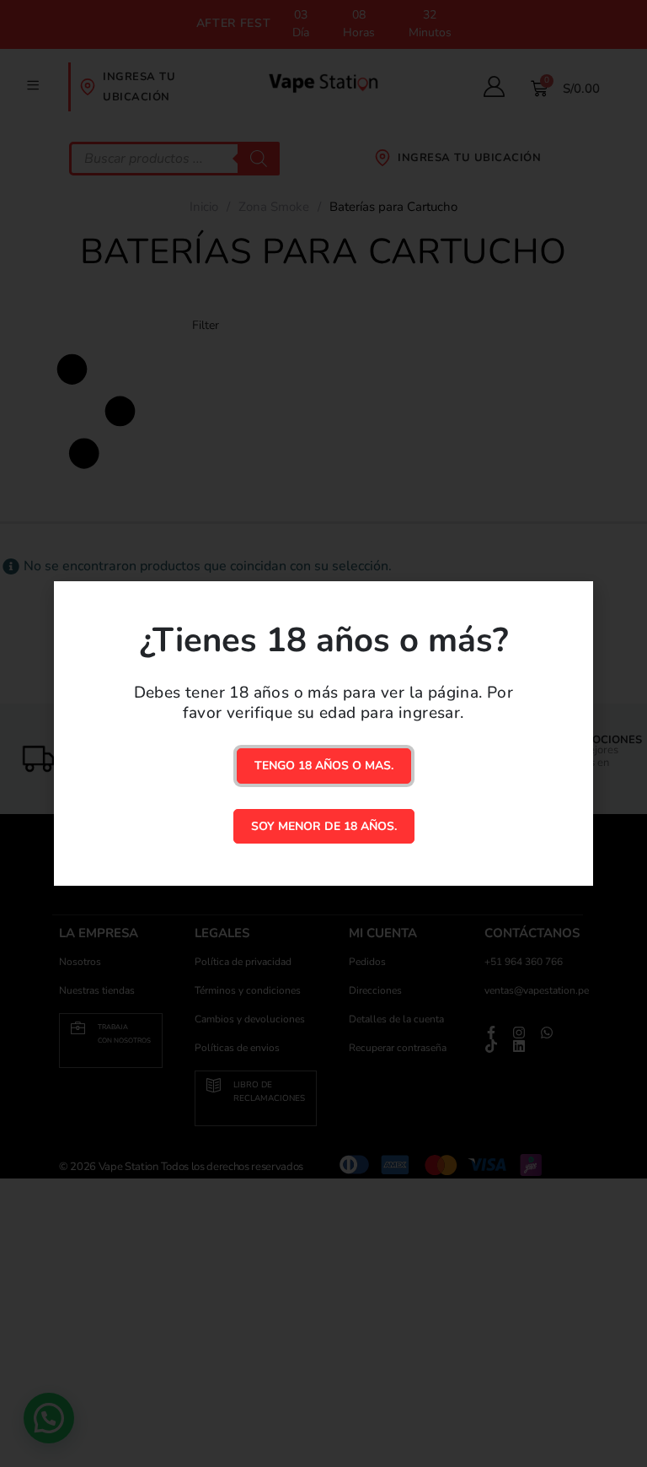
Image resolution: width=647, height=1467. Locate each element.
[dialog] (323, 733)
